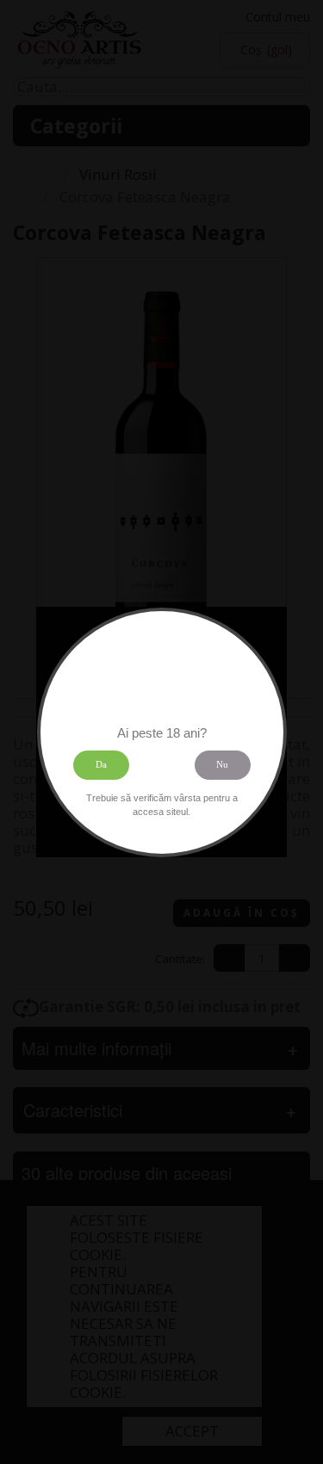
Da (101, 764)
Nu (222, 764)
